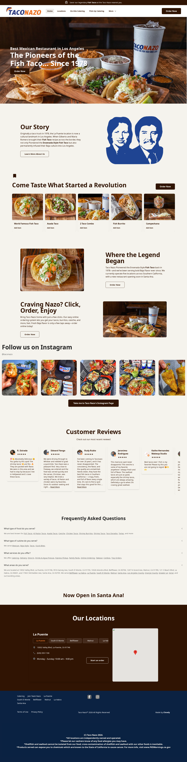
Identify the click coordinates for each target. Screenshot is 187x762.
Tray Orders (116, 558)
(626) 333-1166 (43, 653)
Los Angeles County (135, 573)
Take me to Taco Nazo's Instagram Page (93, 403)
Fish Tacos (92, 2)
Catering (15, 558)
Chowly (166, 712)
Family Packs (74, 558)
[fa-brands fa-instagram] (98, 697)
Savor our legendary (79, 2)
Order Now (171, 11)
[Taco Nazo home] (24, 11)
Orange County (151, 573)
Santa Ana (122, 573)
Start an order (97, 660)
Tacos (32, 545)
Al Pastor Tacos (39, 533)
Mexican (15, 545)
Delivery (23, 558)
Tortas (121, 533)
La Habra (82, 573)
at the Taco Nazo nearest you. (109, 2)
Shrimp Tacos (99, 533)
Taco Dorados (112, 533)
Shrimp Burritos (86, 533)
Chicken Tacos (72, 533)
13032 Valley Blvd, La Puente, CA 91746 (53, 647)
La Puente (91, 573)
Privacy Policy (37, 712)
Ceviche (62, 533)
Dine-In (31, 558)
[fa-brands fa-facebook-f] (89, 697)
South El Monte (103, 573)
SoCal (171, 573)
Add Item (17, 228)
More (111, 11)
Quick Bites (40, 545)
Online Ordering (88, 558)
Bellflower (73, 573)
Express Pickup (61, 558)
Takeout (99, 558)
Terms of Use (22, 712)
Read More (55, 487)
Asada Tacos (52, 533)
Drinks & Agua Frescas (44, 558)
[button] (20, 378)
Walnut (114, 573)
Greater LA (163, 573)
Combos (107, 558)
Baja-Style (24, 545)
